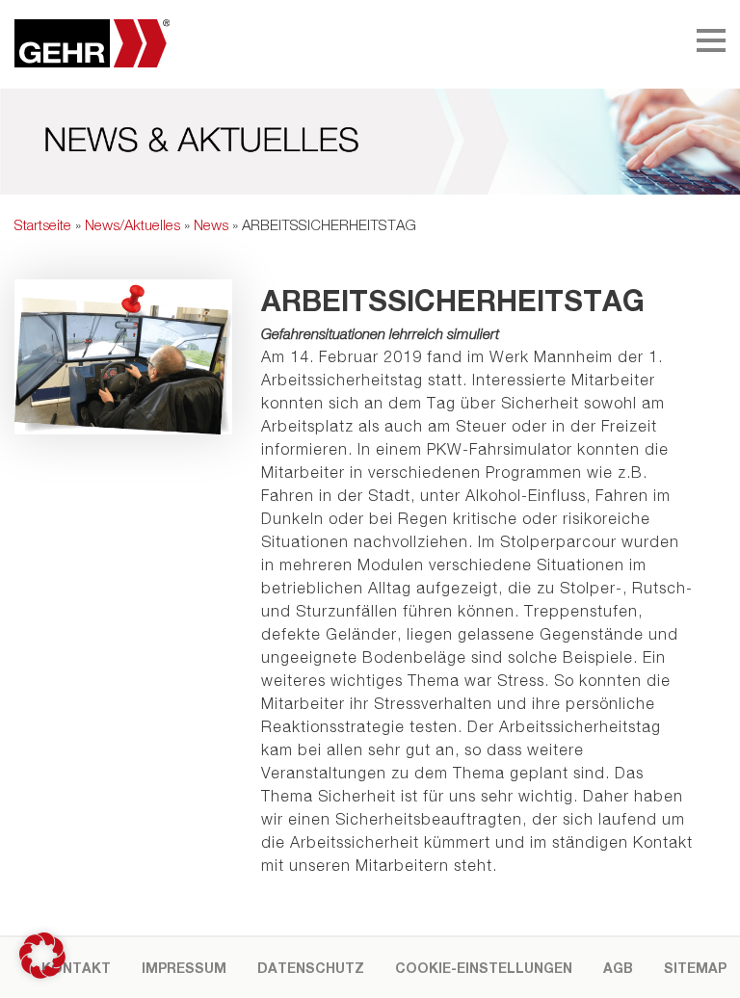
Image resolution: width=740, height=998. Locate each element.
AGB (618, 967)
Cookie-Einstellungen (483, 967)
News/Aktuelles (132, 224)
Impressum (184, 967)
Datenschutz (310, 967)
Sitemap (695, 967)
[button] (42, 955)
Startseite (42, 224)
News (211, 224)
